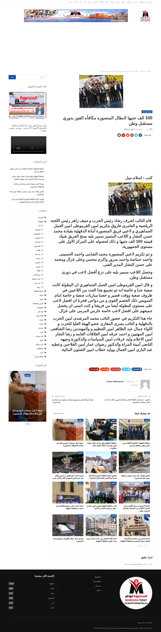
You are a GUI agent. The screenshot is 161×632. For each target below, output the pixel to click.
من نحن (97, 586)
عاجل (137, 26)
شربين (89, 2)
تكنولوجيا (45, 26)
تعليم (41, 299)
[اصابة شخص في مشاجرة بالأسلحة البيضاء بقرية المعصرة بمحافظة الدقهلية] (134, 525)
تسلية (41, 295)
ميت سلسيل (36, 279)
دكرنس (118, 2)
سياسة (34, 26)
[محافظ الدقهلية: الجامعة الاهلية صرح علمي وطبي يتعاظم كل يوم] (134, 430)
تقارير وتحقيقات (112, 26)
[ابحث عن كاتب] (33, 418)
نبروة (81, 2)
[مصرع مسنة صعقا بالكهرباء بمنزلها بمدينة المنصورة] (67, 525)
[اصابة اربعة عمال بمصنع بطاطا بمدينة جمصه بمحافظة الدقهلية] (67, 492)
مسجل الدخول (137, 564)
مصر (55, 26)
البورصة (40, 217)
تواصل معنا (96, 581)
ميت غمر (135, 2)
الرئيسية (147, 26)
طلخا (107, 2)
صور (41, 332)
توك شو (40, 311)
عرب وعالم (66, 26)
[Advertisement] (80, 51)
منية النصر (95, 2)
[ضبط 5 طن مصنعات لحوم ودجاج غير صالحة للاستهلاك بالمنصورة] (67, 430)
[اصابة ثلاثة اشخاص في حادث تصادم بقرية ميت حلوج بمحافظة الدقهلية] (101, 525)
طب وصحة (39, 336)
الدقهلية (127, 26)
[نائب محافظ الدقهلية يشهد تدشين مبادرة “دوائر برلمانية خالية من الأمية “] (101, 492)
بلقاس (123, 2)
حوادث (98, 26)
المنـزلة (112, 2)
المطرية (129, 2)
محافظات (87, 26)
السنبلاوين (141, 2)
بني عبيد (70, 2)
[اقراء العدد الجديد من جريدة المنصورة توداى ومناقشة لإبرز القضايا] (27, 105)
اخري (25, 26)
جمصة (76, 2)
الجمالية (102, 2)
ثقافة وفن (39, 316)
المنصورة (148, 2)
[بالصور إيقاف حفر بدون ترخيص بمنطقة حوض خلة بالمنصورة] (134, 462)
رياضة (77, 26)
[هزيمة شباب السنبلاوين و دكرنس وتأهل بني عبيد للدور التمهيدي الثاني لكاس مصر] (67, 462)
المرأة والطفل (38, 291)
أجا (85, 2)
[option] (27, 396)
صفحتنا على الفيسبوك (144, 623)
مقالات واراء (39, 357)
